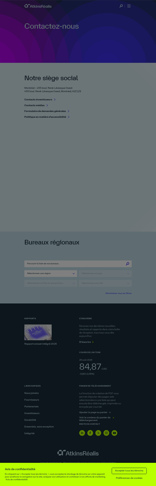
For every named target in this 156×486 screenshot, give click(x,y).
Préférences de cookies (129, 478)
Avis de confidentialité (17, 480)
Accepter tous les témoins (129, 471)
